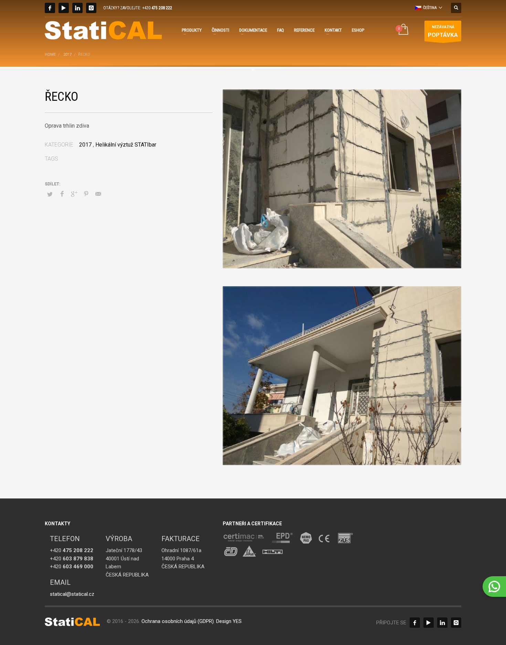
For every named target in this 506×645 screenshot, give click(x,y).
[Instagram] (91, 8)
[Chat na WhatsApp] (494, 586)
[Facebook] (50, 8)
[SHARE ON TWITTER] (50, 194)
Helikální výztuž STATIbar (125, 144)
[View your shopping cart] (403, 30)
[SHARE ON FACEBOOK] (62, 194)
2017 (85, 144)
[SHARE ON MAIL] (98, 194)
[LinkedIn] (77, 8)
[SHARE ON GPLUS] (74, 194)
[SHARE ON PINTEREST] (86, 194)
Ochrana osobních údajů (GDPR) (177, 621)
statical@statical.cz (72, 594)
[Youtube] (64, 8)
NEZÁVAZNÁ (443, 31)
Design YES (229, 621)
